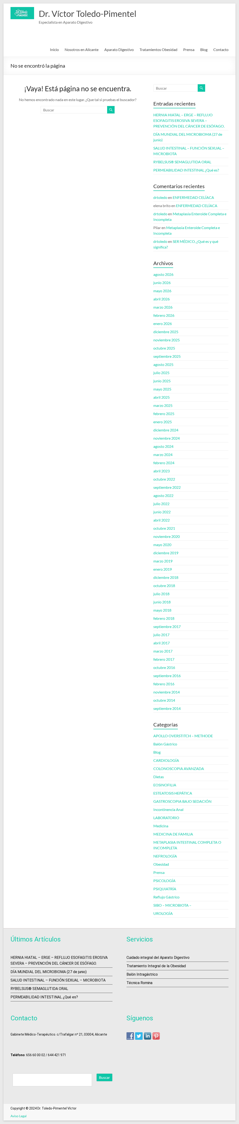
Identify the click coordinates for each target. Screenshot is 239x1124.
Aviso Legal (19, 1116)
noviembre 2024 (166, 438)
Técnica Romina (139, 983)
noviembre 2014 (166, 692)
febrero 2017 (163, 659)
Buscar (104, 1077)
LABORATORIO (166, 817)
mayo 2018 (162, 610)
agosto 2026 (163, 274)
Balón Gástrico (165, 744)
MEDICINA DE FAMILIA (173, 834)
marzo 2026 (162, 307)
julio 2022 (161, 503)
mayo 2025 (162, 389)
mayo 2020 (162, 544)
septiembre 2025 (167, 356)
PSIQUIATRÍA (164, 889)
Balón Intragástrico (142, 974)
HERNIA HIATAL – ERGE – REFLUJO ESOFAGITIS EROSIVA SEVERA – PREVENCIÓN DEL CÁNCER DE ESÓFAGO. (189, 120)
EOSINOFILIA (164, 785)
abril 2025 (161, 397)
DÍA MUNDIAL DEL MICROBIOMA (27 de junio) (49, 972)
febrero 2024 (163, 462)
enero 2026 (162, 323)
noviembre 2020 (166, 536)
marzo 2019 (162, 561)
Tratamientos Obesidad (158, 49)
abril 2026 (161, 299)
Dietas (158, 776)
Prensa (188, 49)
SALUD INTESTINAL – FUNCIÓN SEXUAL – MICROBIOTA (58, 980)
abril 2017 (161, 643)
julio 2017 (161, 634)
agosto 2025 (163, 364)
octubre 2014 (164, 700)
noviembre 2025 (166, 340)
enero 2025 (162, 422)
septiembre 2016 (167, 675)
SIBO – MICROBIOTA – (172, 905)
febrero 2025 (163, 413)
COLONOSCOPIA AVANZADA (178, 768)
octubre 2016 (164, 667)
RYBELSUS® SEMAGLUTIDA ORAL (182, 162)
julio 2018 (161, 593)
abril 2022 (161, 520)
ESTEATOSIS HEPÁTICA (172, 793)
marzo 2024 (162, 454)
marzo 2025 (162, 405)
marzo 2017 (162, 651)
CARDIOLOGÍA (166, 760)
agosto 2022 (163, 495)
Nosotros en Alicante (81, 49)
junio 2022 (162, 512)
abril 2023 (161, 471)
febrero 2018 (163, 618)
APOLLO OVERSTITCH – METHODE (183, 736)
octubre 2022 (164, 479)
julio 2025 (161, 372)
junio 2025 (162, 381)
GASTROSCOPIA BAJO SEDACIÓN (182, 801)
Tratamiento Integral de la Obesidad (156, 966)
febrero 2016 (163, 684)
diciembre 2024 (165, 430)
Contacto (220, 49)
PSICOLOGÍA (164, 880)
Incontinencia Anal (168, 809)
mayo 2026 (162, 290)
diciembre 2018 (165, 577)
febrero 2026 (163, 315)
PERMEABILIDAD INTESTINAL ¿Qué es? (186, 170)
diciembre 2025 (165, 331)
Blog (203, 49)
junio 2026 (162, 282)
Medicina (160, 826)
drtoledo (160, 197)
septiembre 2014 (167, 708)
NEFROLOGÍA (165, 856)
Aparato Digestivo (119, 49)
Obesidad (161, 864)
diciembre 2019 (165, 553)
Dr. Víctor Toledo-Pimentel (87, 13)
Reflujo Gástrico (166, 897)
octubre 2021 (164, 528)
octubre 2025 (164, 348)
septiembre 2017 (167, 626)
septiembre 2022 (167, 487)
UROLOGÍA (163, 913)
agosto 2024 (163, 446)
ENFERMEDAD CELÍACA (193, 197)
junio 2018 (162, 602)
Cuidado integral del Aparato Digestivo (158, 957)
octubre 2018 (164, 585)
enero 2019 (162, 569)
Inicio (54, 49)
